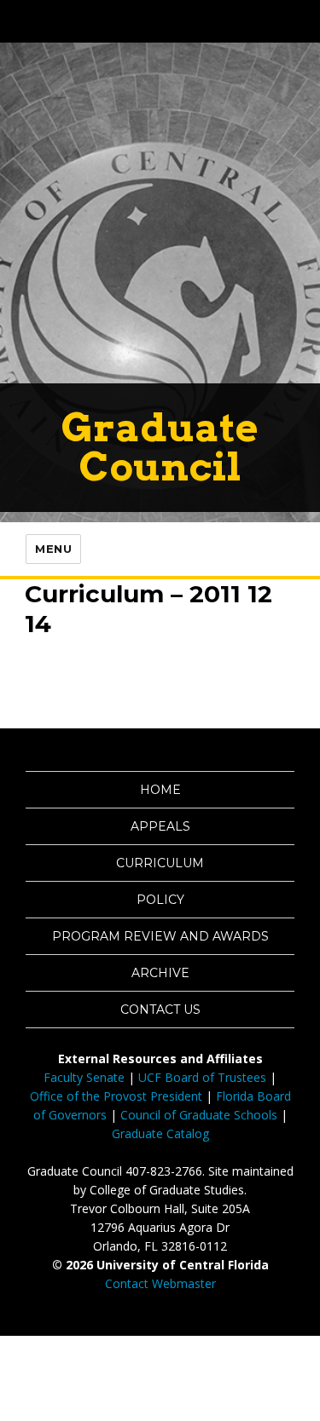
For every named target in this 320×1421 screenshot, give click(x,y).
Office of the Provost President (116, 1096)
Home (160, 789)
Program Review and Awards (160, 936)
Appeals (160, 826)
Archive (160, 973)
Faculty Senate (84, 1077)
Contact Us (160, 1009)
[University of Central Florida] (129, 21)
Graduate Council (160, 447)
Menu (53, 548)
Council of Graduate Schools (198, 1115)
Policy (160, 899)
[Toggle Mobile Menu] (303, 20)
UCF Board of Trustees (202, 1077)
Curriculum (160, 863)
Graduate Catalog (160, 1133)
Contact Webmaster (160, 1283)
